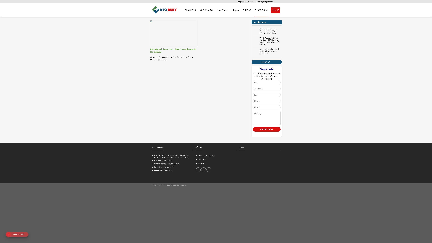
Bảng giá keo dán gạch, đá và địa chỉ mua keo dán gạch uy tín (270, 51)
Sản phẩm (222, 10)
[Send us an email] (203, 169)
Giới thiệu (202, 159)
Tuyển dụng (261, 10)
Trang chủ (190, 10)
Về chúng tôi (206, 10)
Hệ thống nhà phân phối (265, 2)
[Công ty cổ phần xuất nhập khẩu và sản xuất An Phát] (165, 10)
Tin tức (247, 10)
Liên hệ (275, 10)
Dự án (236, 10)
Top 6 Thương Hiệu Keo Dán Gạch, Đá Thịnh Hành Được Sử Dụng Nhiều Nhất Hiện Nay (270, 41)
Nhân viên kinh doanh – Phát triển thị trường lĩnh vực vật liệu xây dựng (269, 31)
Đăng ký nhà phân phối (245, 2)
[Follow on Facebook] (198, 169)
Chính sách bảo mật (206, 155)
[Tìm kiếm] (278, 1)
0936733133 (167, 160)
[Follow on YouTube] (208, 169)
